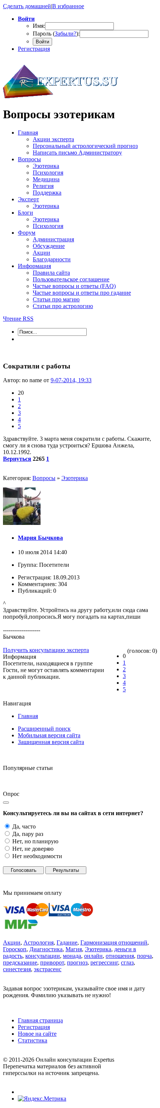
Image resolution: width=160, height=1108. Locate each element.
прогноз (77, 962)
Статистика (32, 1040)
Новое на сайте (37, 1034)
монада (72, 956)
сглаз (127, 962)
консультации (42, 956)
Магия (73, 949)
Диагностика (46, 949)
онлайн (93, 956)
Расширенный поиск (44, 728)
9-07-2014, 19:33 (71, 380)
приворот (52, 962)
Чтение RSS (18, 318)
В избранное (68, 6)
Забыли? (65, 33)
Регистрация (34, 49)
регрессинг (104, 962)
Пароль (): (56, 33)
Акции (11, 942)
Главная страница (40, 1020)
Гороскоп (14, 949)
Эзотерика (74, 478)
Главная (28, 716)
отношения (120, 956)
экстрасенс (47, 969)
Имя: (39, 26)
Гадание (67, 942)
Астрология (38, 942)
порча (144, 956)
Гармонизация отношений (113, 942)
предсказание (20, 962)
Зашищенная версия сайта (51, 742)
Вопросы (43, 478)
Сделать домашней (27, 6)
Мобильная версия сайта (49, 735)
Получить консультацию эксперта (46, 650)
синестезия (17, 969)
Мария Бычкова (40, 538)
